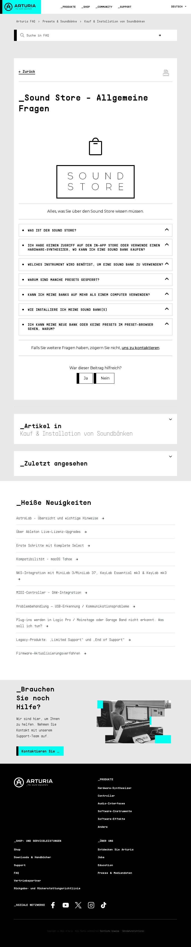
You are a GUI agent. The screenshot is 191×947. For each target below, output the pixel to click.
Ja (86, 378)
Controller (106, 795)
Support (125, 6)
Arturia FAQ (25, 21)
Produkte (69, 6)
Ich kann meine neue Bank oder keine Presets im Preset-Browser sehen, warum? (90, 326)
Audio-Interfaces (111, 803)
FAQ (16, 873)
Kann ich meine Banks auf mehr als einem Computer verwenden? (89, 294)
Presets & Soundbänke (60, 21)
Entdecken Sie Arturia (115, 849)
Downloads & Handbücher (32, 857)
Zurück (29, 71)
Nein (105, 378)
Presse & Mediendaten (115, 873)
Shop (86, 6)
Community (105, 6)
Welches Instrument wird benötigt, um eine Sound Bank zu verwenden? (95, 264)
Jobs (101, 857)
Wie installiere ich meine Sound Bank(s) (67, 309)
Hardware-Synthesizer (115, 788)
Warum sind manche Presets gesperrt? (63, 280)
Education (105, 865)
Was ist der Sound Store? (52, 230)
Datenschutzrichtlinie (133, 930)
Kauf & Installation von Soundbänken (114, 21)
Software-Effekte (111, 818)
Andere (103, 826)
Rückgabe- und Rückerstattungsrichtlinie (47, 888)
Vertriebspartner (27, 880)
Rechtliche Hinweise (109, 930)
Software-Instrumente (115, 811)
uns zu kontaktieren (140, 348)
